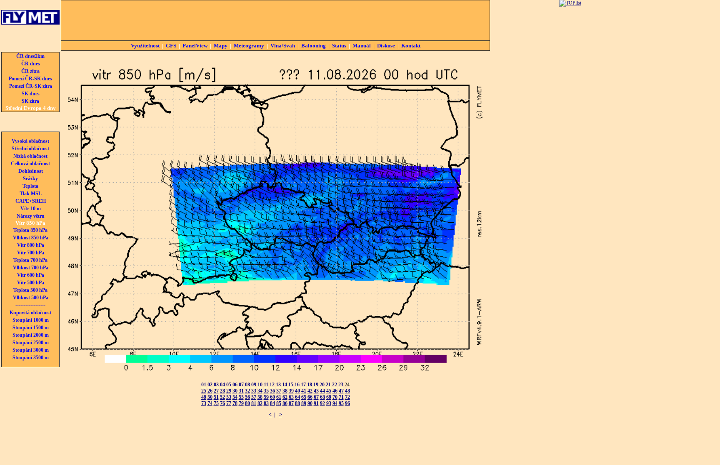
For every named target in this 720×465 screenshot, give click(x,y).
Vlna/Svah (282, 45)
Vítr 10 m (30, 208)
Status (339, 45)
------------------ (30, 305)
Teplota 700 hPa (30, 260)
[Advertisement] (275, 20)
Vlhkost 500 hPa (30, 298)
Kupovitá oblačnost (30, 313)
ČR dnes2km (30, 56)
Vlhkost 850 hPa (30, 238)
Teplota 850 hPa (30, 230)
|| (275, 415)
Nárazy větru (31, 216)
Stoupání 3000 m (30, 350)
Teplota (30, 186)
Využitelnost (145, 45)
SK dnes (31, 94)
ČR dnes (30, 64)
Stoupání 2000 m (30, 335)
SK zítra (30, 101)
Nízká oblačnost (30, 156)
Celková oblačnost (30, 164)
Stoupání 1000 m (30, 320)
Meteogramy (249, 45)
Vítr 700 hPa (30, 253)
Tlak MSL (31, 193)
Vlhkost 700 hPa (30, 268)
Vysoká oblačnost (30, 141)
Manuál (361, 45)
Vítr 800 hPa (30, 245)
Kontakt (410, 45)
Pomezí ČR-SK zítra (30, 86)
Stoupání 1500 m (30, 328)
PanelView (195, 45)
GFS (171, 45)
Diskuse (386, 45)
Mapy (221, 45)
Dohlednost (30, 171)
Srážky (30, 179)
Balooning (313, 45)
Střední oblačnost (30, 149)
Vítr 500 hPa (30, 283)
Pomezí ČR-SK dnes (30, 79)
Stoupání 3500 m (30, 358)
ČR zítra (30, 71)
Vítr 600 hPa (30, 275)
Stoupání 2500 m (30, 343)
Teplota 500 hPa (30, 290)
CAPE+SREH (30, 201)
